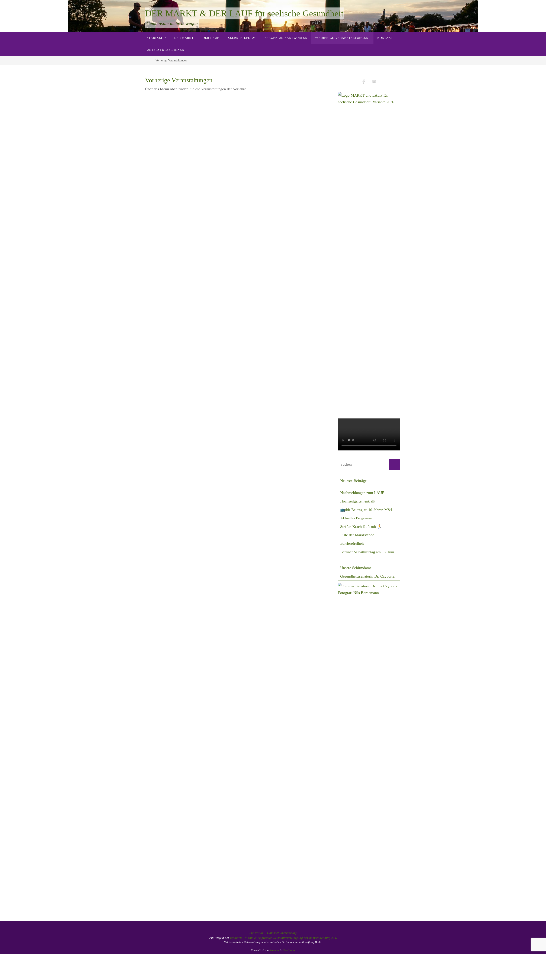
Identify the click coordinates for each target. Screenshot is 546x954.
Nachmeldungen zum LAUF (362, 493)
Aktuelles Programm (356, 518)
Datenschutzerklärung (282, 933)
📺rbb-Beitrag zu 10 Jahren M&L (366, 510)
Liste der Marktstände (357, 535)
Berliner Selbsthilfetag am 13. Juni (367, 552)
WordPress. (288, 950)
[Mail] (374, 81)
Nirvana (274, 950)
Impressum (256, 933)
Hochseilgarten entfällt (357, 501)
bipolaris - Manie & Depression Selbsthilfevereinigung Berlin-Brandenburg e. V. (283, 937)
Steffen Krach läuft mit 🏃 (361, 526)
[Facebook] (364, 81)
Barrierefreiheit (352, 543)
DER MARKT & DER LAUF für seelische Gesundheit (244, 13)
